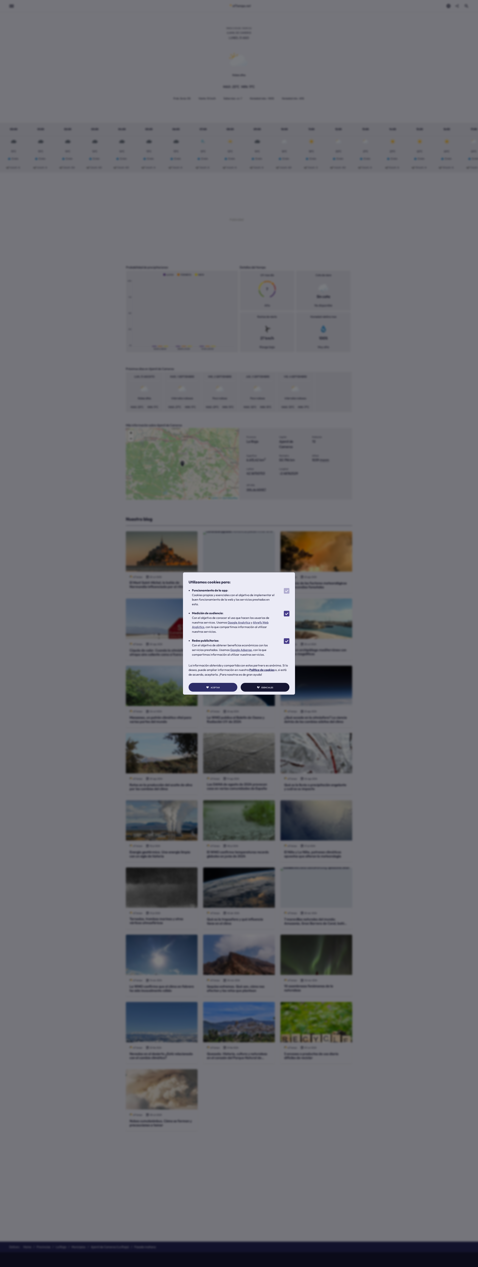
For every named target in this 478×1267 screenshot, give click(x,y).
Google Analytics (239, 622)
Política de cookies (261, 670)
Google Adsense (241, 650)
